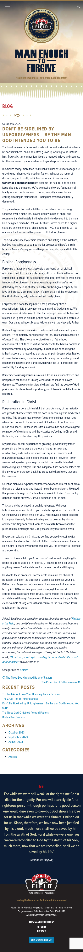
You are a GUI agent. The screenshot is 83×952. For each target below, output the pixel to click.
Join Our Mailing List (41, 940)
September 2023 (18, 737)
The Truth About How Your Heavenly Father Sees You (31, 694)
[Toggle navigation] (7, 6)
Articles (24, 670)
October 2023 (16, 732)
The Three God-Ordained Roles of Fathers (25, 712)
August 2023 (15, 741)
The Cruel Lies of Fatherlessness (20, 699)
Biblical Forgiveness (13, 717)
